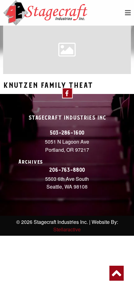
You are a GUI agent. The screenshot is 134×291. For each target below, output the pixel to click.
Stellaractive (67, 229)
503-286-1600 (67, 133)
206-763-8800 (67, 170)
